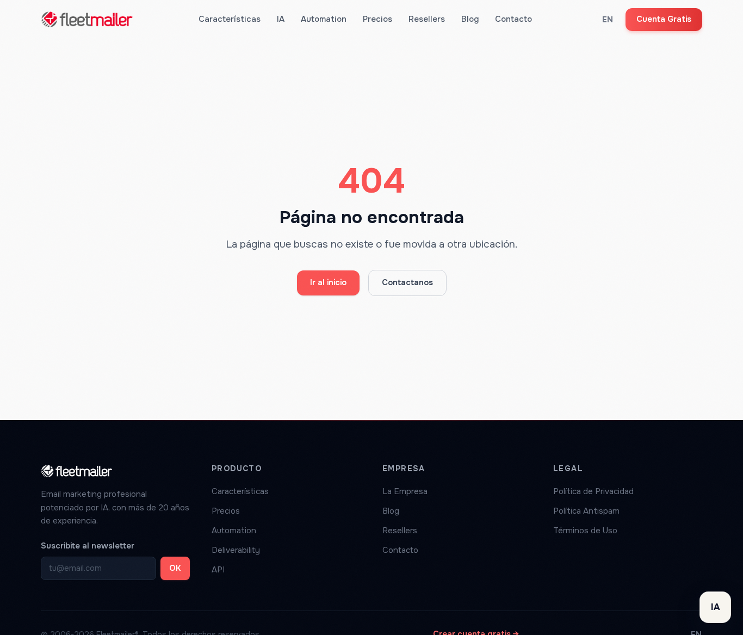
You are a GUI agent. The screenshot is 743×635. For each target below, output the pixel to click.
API (218, 569)
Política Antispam (586, 510)
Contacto (513, 19)
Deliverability (236, 550)
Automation (323, 19)
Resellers (426, 19)
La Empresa (405, 491)
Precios (377, 19)
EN (608, 19)
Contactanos (407, 282)
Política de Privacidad (593, 491)
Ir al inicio (328, 282)
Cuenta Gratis (663, 19)
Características (230, 19)
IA (280, 19)
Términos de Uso (585, 530)
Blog (470, 19)
